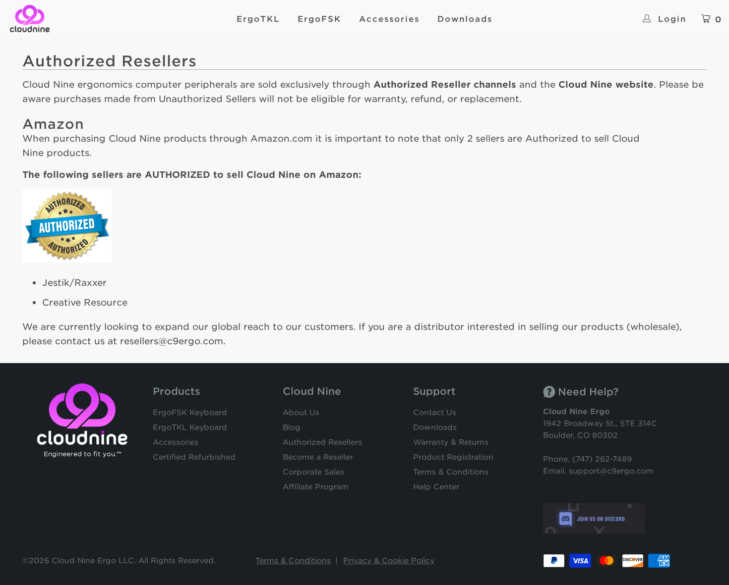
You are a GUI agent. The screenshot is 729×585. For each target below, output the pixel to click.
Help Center (436, 486)
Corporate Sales (313, 471)
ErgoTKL (258, 18)
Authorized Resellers (322, 441)
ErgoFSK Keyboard (190, 412)
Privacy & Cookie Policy (388, 560)
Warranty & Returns (450, 441)
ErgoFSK (319, 18)
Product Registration (453, 456)
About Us (301, 412)
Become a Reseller (318, 456)
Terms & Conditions (450, 471)
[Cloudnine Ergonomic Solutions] (74, 18)
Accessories (389, 18)
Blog (292, 426)
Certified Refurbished (194, 456)
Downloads (464, 18)
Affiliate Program (316, 486)
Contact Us (434, 412)
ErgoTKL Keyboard (190, 426)
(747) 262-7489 (602, 458)
